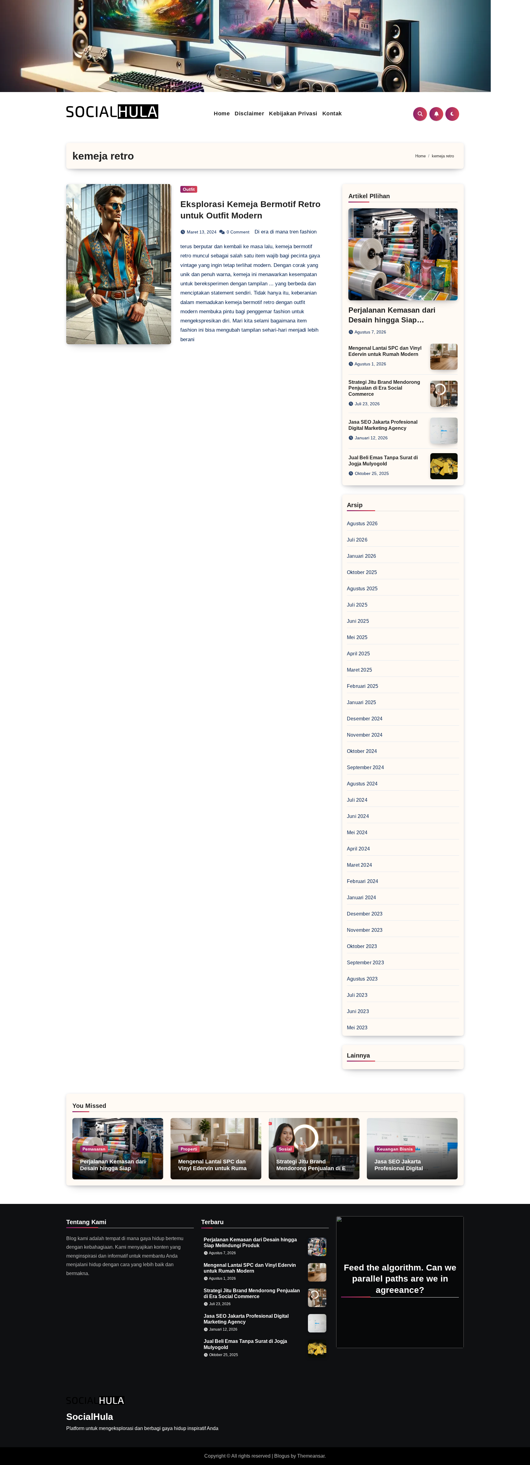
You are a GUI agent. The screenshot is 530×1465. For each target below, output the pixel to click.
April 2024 (358, 848)
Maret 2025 (359, 670)
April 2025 (358, 653)
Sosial (285, 1149)
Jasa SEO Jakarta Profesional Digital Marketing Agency (398, 1168)
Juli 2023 (357, 995)
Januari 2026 (361, 556)
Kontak (332, 113)
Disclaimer (249, 113)
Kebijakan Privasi (293, 113)
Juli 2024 (357, 800)
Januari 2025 (361, 702)
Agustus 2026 (362, 523)
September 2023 (365, 962)
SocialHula (89, 1417)
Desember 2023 (365, 913)
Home (222, 113)
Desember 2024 (365, 718)
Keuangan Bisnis (395, 1149)
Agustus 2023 (362, 978)
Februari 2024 (362, 881)
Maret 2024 (359, 865)
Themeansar (311, 1456)
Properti (189, 1149)
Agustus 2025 (362, 588)
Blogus (282, 1456)
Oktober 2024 (362, 751)
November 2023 (365, 930)
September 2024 (365, 767)
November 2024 (365, 735)
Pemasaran (94, 1149)
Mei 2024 (357, 832)
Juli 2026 (357, 539)
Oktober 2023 (362, 946)
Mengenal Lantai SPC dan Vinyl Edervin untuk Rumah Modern (214, 1168)
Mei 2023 (357, 1027)
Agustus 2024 (362, 783)
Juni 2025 (358, 621)
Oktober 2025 (362, 572)
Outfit (189, 189)
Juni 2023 (358, 1011)
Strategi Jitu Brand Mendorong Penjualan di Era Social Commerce (384, 388)
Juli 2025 (357, 604)
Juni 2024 (358, 816)
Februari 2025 (362, 686)
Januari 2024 (361, 897)
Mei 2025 (357, 637)
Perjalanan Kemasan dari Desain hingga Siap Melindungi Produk (392, 319)
